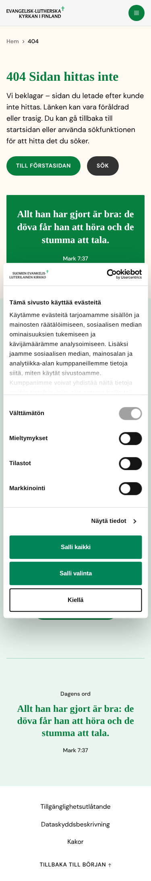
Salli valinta (76, 573)
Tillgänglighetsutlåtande (75, 806)
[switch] (130, 438)
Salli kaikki (76, 546)
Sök (103, 166)
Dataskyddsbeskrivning (75, 824)
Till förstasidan (43, 166)
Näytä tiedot (108, 521)
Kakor (75, 841)
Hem (12, 41)
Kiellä (75, 599)
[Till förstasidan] (35, 12)
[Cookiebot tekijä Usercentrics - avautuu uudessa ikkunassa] (107, 274)
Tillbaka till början (73, 864)
